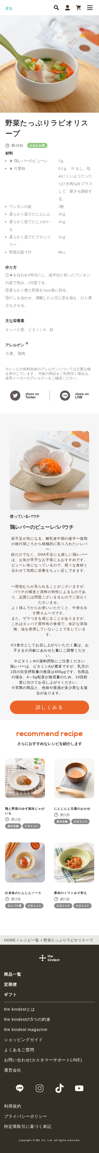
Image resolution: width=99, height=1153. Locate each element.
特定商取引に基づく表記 (28, 1126)
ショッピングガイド (23, 1040)
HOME (10, 940)
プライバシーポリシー (25, 1116)
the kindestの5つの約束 (27, 1019)
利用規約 (12, 1106)
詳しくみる (49, 707)
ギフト (10, 994)
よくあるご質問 (19, 1050)
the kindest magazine (25, 1029)
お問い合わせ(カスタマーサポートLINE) (43, 1060)
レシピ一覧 (29, 940)
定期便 (10, 984)
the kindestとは (19, 1009)
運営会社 (12, 1070)
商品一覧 (12, 974)
